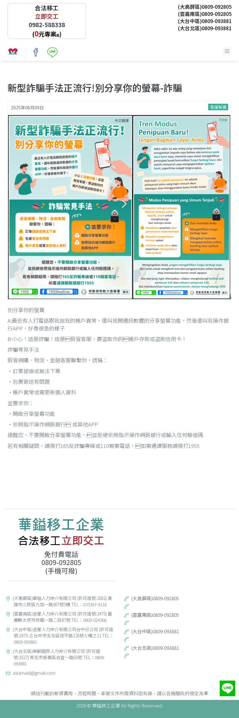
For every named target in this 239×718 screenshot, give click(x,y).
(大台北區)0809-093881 (205, 28)
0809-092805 (61, 562)
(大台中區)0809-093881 (205, 21)
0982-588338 (47, 24)
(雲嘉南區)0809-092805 (205, 13)
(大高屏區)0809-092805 (205, 6)
